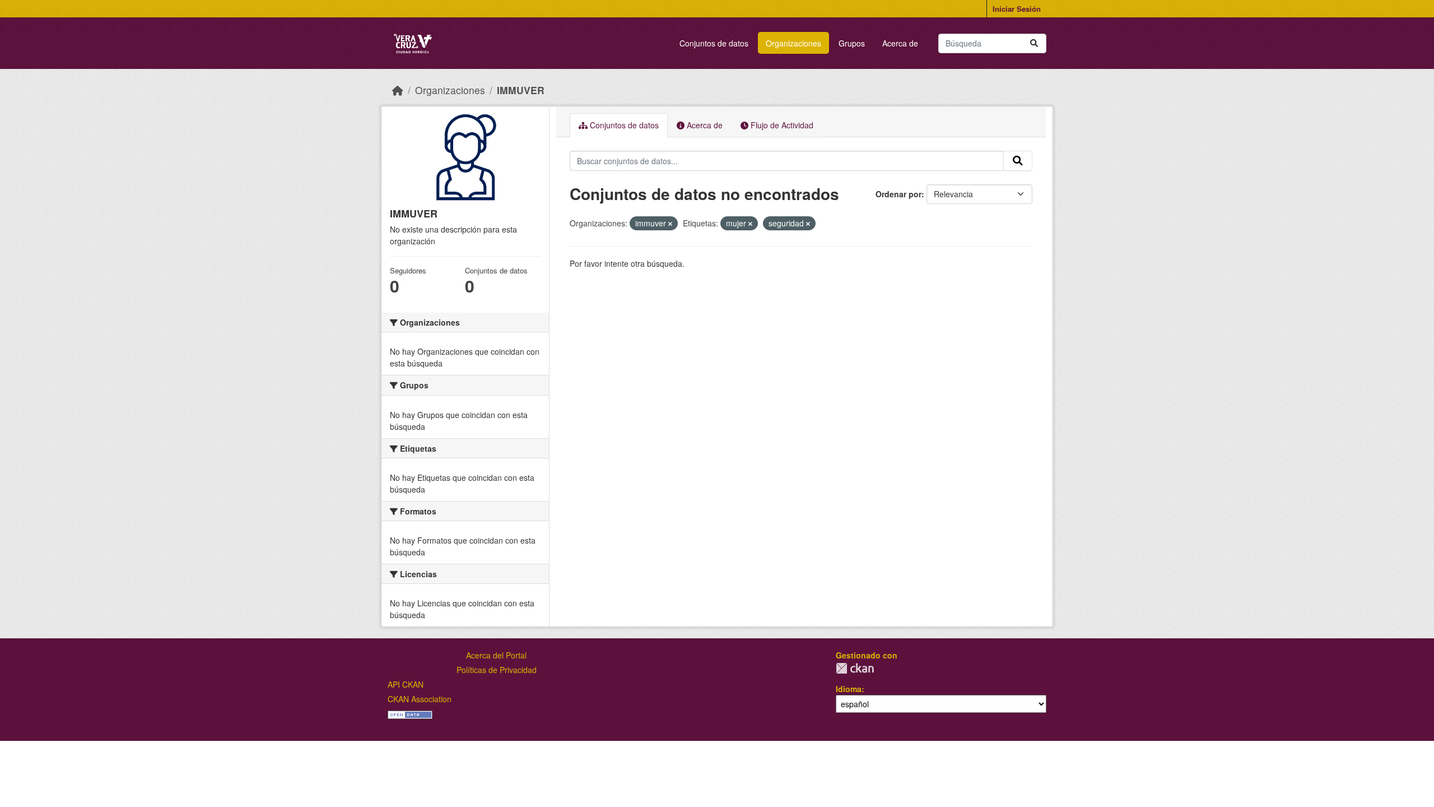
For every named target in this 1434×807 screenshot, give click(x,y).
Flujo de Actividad (780, 125)
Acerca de (900, 43)
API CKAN (405, 684)
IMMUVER (520, 90)
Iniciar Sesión (1017, 8)
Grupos (852, 43)
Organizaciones (793, 43)
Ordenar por (898, 194)
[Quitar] (670, 223)
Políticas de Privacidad (497, 669)
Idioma (849, 688)
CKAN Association (419, 698)
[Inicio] (397, 90)
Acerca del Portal (496, 655)
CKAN (855, 668)
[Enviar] (1034, 43)
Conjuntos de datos (713, 43)
